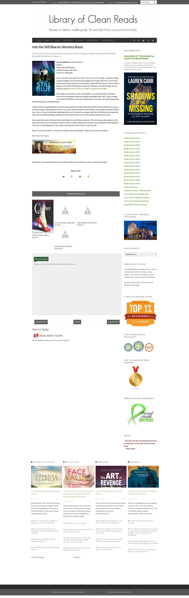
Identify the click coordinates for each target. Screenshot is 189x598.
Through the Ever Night (98, 88)
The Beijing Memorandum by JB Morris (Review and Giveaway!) (109, 522)
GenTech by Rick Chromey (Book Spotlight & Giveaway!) (76, 549)
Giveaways (79, 40)
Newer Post (41, 322)
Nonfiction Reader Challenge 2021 (137, 191)
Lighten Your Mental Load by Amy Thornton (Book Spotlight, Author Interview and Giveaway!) (77, 540)
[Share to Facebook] (88, 176)
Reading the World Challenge (135, 205)
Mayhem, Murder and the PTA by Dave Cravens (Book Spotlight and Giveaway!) (109, 531)
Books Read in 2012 (132, 173)
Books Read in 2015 (132, 159)
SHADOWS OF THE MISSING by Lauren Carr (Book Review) (81, 2)
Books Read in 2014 (132, 166)
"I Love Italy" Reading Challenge (136, 198)
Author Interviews (130, 187)
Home (40, 40)
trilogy (90, 53)
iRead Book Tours (107, 40)
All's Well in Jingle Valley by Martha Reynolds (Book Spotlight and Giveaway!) (143, 542)
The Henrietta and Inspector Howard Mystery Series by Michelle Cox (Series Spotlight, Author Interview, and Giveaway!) (143, 532)
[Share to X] (63, 176)
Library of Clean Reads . (96, 592)
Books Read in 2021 (132, 142)
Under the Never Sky (78, 88)
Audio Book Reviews (132, 138)
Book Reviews (68, 40)
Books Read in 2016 (132, 163)
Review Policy (129, 285)
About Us (48, 40)
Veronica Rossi (98, 53)
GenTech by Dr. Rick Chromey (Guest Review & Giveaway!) (78, 530)
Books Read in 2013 (132, 170)
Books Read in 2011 (132, 177)
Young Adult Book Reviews (41, 56)
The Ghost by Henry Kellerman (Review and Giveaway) (108, 548)
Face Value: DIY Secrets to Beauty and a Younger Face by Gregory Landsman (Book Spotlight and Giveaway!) (78, 493)
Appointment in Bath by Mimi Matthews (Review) (43, 540)
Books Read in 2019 (132, 149)
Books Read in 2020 (132, 145)
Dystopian (84, 53)
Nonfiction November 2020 (76, 523)
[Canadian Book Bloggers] (136, 389)
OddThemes (137, 592)
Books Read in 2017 (132, 156)
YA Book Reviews (110, 53)
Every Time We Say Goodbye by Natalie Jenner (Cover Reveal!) (44, 522)
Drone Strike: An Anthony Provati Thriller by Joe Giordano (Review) (109, 540)
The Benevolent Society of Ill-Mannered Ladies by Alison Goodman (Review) (45, 531)
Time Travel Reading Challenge (136, 201)
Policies (57, 40)
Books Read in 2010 (132, 180)
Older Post (113, 322)
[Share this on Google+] (72, 176)
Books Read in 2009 (132, 184)
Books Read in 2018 (132, 152)
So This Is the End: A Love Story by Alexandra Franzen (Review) (142, 550)
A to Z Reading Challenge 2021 (136, 194)
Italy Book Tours (92, 40)
